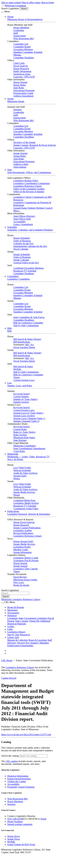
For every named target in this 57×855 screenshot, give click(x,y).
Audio (28, 467)
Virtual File (34, 621)
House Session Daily (23, 541)
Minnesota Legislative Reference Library (20, 599)
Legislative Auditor (22, 530)
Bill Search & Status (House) (27, 339)
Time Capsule (21, 621)
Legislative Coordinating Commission (31, 183)
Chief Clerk (19, 63)
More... (16, 210)
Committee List (20, 44)
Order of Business (22, 240)
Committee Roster (22, 46)
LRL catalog (12, 761)
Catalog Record (8, 678)
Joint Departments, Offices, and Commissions (29, 172)
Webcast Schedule (22, 470)
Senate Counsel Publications (27, 527)
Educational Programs (24, 90)
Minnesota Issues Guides (25, 579)
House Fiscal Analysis (24, 522)
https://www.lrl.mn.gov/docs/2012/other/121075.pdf (26, 734)
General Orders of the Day (26, 262)
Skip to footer (47, 2)
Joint (9, 169)
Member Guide (20, 549)
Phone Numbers (15, 821)
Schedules (12, 227)
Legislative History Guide (25, 557)
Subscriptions (19, 167)
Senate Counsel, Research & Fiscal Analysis (34, 145)
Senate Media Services (24, 492)
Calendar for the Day (23, 243)
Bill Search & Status (23, 366)
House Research (21, 68)
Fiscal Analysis (20, 66)
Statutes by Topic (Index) (25, 399)
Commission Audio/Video (25, 508)
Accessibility (19, 221)
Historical (12, 615)
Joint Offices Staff (22, 219)
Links (10, 629)
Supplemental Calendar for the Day (30, 246)
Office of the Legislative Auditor (29, 189)
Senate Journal (20, 153)
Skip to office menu (31, 2)
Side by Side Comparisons (26, 325)
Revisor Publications (23, 533)
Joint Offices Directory (24, 216)
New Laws (18, 582)
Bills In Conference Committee (28, 322)
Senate (10, 98)
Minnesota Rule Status (24, 437)
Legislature (12, 618)
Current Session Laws (24, 380)
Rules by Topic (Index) (24, 432)
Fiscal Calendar (20, 249)
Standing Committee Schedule (27, 52)
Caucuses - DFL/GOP (24, 76)
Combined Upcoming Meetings (28, 268)
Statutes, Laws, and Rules (19, 385)
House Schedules (21, 238)
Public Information (22, 71)
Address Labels (20, 164)
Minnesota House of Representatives (24, 19)
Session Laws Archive (24, 415)
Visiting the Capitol (16, 781)
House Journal (20, 82)
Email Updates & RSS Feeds (21, 844)
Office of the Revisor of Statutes (28, 191)
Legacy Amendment (23, 224)
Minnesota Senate (15, 101)
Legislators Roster (22, 547)
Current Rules (20, 429)
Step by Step (13, 634)
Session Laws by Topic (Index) (28, 413)
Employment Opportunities (20, 645)
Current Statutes (21, 396)
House (10, 16)
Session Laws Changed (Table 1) (29, 418)
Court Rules (19, 451)
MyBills (17, 369)
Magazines (12, 610)
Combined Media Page (24, 500)
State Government (27, 618)
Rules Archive (20, 434)
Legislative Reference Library (27, 186)
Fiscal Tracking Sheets (24, 347)
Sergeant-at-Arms (21, 74)
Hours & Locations (37, 640)
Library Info (13, 637)
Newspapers (13, 612)
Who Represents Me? (23, 38)
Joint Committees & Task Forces (29, 317)
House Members (21, 27)
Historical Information (17, 776)
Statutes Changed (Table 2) (26, 421)
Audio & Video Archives (25, 473)
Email (43, 818)
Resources (25, 634)
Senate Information (22, 552)
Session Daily (20, 475)
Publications (13, 511)
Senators (17, 109)
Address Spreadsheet (23, 96)
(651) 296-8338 (14, 818)
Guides (10, 626)
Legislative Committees (18, 279)
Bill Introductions (21, 342)
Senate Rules (19, 156)
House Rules (19, 85)
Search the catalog (10, 755)
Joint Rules (18, 87)
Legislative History (16, 632)
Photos (16, 478)
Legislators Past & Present (25, 560)
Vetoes (16, 377)
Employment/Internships (19, 778)
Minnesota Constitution (24, 445)
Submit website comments (19, 824)
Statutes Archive (21, 402)
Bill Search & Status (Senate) (27, 353)
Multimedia (12, 454)
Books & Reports (15, 607)
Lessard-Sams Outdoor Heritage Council (32, 208)
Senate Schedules (21, 254)
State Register (20, 440)
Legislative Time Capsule (25, 568)
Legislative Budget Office (25, 180)
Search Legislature (10, 8)
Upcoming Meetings (23, 49)
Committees (13, 276)
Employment (19, 35)
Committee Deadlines (23, 57)
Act (32, 344)
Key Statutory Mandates (37, 643)
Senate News (13, 839)
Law (9, 383)
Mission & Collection (17, 640)
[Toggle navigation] (2, 12)
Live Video (18, 467)
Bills (9, 328)
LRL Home (6, 660)
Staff (15, 33)
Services (21, 643)
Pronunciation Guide (23, 93)
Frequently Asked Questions (21, 787)
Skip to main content (11, 2)
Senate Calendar (21, 260)
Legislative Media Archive (26, 503)
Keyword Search (21, 394)
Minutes (17, 55)
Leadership (18, 30)
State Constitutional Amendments (29, 448)
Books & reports (21, 585)
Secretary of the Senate (24, 142)
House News (13, 836)
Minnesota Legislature (15, 5)
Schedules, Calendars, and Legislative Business (30, 230)
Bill (27, 344)
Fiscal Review (20, 577)
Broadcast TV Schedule (24, 271)
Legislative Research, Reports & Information (28, 514)
